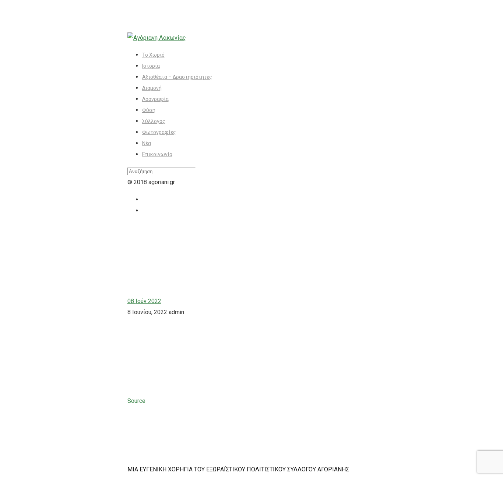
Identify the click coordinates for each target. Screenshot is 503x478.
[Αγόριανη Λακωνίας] (156, 37)
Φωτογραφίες (159, 132)
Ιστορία (151, 66)
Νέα (146, 143)
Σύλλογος (153, 121)
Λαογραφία (155, 99)
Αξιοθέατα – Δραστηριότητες (177, 77)
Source (136, 400)
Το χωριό (153, 55)
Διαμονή (152, 88)
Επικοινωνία (157, 154)
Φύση (148, 110)
